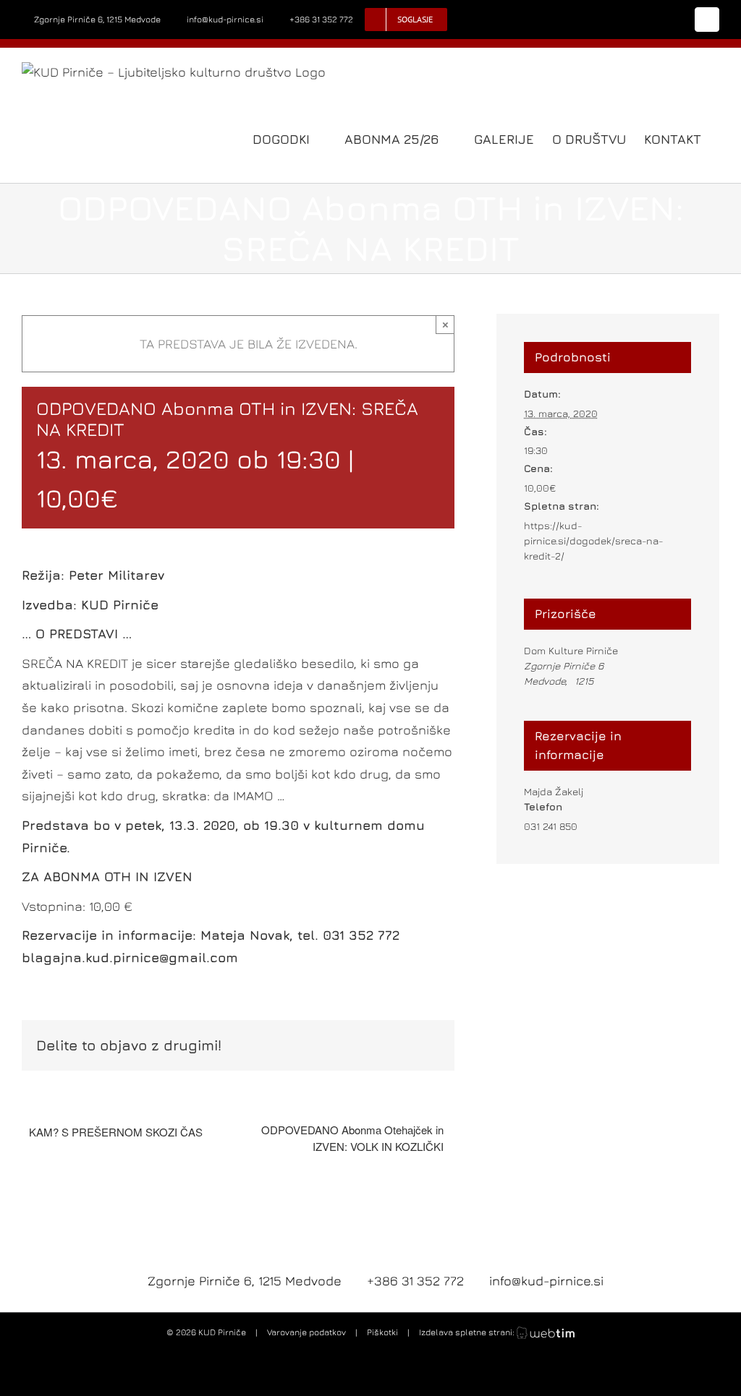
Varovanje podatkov (306, 1332)
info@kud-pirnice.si (225, 19)
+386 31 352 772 (321, 19)
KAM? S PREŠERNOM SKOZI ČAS (116, 1131)
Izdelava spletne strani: (468, 1332)
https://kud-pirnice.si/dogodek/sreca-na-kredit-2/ (594, 540)
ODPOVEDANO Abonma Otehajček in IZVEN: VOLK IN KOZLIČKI (352, 1138)
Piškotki (382, 1332)
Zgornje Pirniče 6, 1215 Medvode (97, 19)
